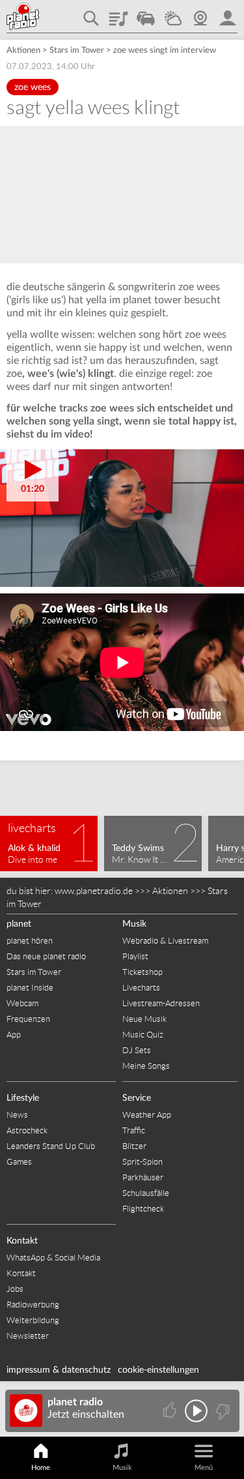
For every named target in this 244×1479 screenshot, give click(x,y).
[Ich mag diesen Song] (170, 1410)
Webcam (200, 13)
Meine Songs (146, 1066)
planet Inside (30, 988)
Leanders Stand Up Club (51, 1146)
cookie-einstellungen (158, 1370)
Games (19, 1162)
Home (40, 1467)
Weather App (146, 1115)
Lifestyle (23, 1098)
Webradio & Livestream (165, 941)
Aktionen (23, 50)
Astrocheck (27, 1130)
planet (19, 924)
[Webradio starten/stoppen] (196, 1410)
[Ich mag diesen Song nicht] (221, 1410)
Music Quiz (142, 1034)
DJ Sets (136, 1050)
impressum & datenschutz (59, 1370)
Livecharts (141, 988)
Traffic (146, 13)
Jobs (15, 1289)
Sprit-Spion (142, 1162)
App (14, 1034)
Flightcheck (143, 1209)
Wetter (173, 13)
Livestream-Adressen (161, 1003)
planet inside (227, 13)
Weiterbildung (33, 1320)
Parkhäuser (142, 1177)
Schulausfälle (145, 1193)
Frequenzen (28, 1019)
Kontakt (22, 1241)
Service (136, 1098)
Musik (134, 924)
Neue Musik (144, 1019)
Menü (204, 1467)
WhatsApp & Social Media (53, 1257)
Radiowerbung (33, 1304)
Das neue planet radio (46, 956)
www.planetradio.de (94, 891)
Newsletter (28, 1336)
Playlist (118, 13)
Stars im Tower (76, 50)
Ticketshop (142, 972)
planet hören (30, 941)
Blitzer (134, 1146)
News (17, 1115)
